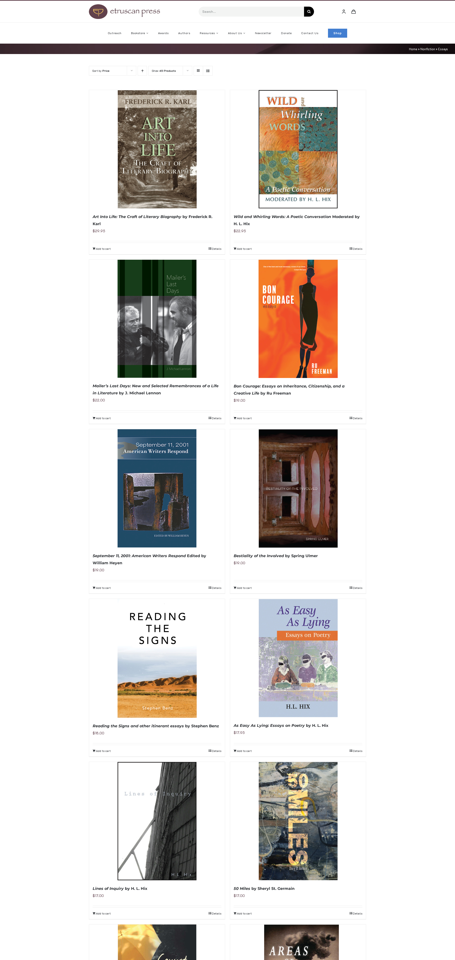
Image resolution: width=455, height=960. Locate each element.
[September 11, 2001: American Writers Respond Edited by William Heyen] (157, 488)
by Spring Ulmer (276, 556)
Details (216, 248)
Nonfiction (427, 49)
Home (413, 49)
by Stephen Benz (156, 726)
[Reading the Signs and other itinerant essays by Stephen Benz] (157, 658)
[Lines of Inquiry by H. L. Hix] (157, 821)
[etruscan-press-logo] (124, 6)
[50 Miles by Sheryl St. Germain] (298, 821)
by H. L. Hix (281, 725)
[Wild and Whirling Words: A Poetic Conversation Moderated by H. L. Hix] (298, 149)
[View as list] (207, 70)
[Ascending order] (142, 71)
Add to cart (103, 248)
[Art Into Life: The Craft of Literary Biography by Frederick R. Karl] (157, 149)
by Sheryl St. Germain (264, 888)
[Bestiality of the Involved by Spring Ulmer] (298, 488)
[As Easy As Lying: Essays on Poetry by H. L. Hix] (298, 658)
